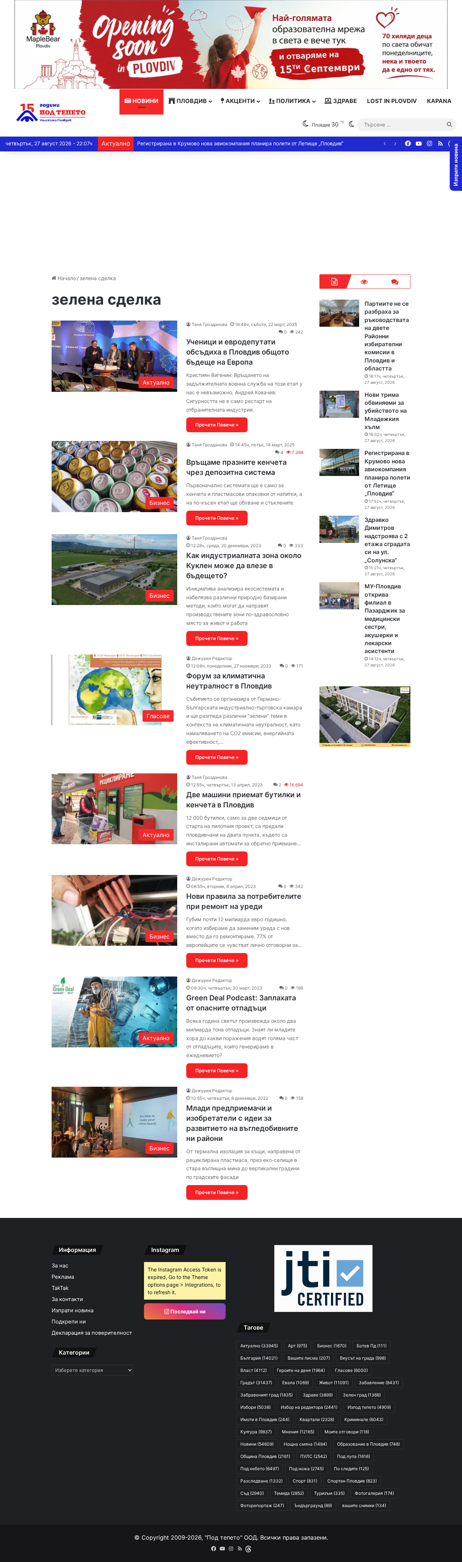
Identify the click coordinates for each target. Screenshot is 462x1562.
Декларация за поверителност (92, 1333)
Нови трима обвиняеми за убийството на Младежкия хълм (386, 411)
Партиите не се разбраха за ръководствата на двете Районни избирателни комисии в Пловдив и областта (387, 336)
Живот (334, 1382)
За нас (60, 1265)
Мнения (298, 1431)
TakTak (60, 1288)
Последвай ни (187, 1311)
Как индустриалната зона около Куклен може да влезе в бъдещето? (243, 565)
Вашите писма (309, 1358)
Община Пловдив (265, 1456)
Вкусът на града (363, 1358)
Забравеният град (266, 1395)
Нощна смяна (305, 1444)
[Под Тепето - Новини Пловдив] (51, 113)
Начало (66, 278)
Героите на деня (301, 1370)
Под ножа (306, 1468)
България (259, 1358)
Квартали (317, 1419)
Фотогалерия (374, 1493)
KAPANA (439, 100)
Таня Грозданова (209, 324)
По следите (351, 1468)
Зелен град (362, 1395)
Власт (253, 1370)
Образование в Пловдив (368, 1444)
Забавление (379, 1382)
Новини (144, 100)
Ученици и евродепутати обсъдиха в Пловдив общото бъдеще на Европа (237, 352)
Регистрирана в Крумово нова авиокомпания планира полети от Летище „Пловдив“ (240, 143)
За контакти (67, 1299)
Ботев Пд (372, 1345)
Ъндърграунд (313, 1505)
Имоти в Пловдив (264, 1419)
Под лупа (353, 1456)
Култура (256, 1431)
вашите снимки (364, 1505)
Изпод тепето (369, 1407)
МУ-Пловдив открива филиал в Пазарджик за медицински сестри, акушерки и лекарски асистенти (385, 619)
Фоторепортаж (262, 1505)
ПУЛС (313, 1456)
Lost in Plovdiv (392, 100)
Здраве (344, 100)
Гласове (351, 1370)
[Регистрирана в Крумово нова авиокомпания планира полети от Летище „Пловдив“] (339, 462)
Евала (295, 1382)
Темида (289, 1493)
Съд (252, 1493)
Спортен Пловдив (352, 1481)
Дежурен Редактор (212, 658)
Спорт (305, 1481)
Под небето (259, 1468)
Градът (256, 1382)
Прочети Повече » (217, 425)
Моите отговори (346, 1431)
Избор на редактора (309, 1407)
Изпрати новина (72, 1310)
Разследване (261, 1481)
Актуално (259, 1345)
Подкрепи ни (69, 1321)
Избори (255, 1407)
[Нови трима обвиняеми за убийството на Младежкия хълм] (339, 404)
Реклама (63, 1277)
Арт (297, 1345)
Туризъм (329, 1493)
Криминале (363, 1419)
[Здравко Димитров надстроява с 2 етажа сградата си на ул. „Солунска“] (339, 529)
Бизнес (331, 1345)
